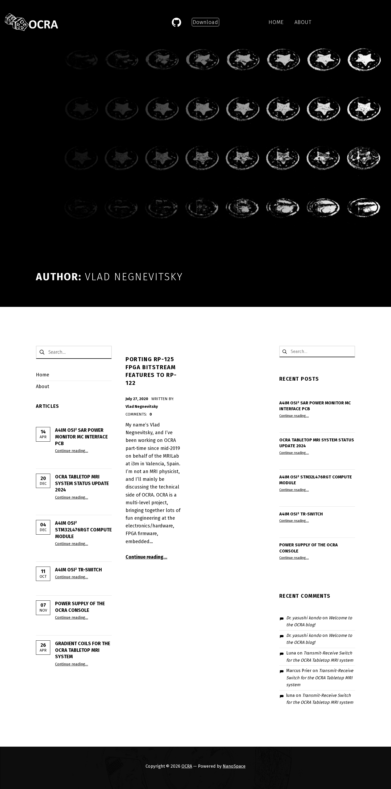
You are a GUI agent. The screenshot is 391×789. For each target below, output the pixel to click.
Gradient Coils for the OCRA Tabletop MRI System (82, 650)
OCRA (186, 766)
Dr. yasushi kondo (303, 617)
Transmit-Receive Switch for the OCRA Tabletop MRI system (319, 677)
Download (205, 22)
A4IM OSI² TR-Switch (78, 570)
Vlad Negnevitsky (142, 406)
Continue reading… (71, 450)
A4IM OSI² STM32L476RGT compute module (83, 529)
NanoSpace (234, 766)
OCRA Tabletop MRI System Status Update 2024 (82, 483)
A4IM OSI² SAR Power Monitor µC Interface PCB (81, 436)
